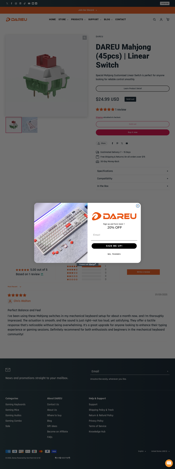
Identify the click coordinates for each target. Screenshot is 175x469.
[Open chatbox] (169, 463)
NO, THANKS (114, 254)
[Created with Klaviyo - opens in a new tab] (87, 264)
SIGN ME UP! (114, 246)
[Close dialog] (137, 205)
